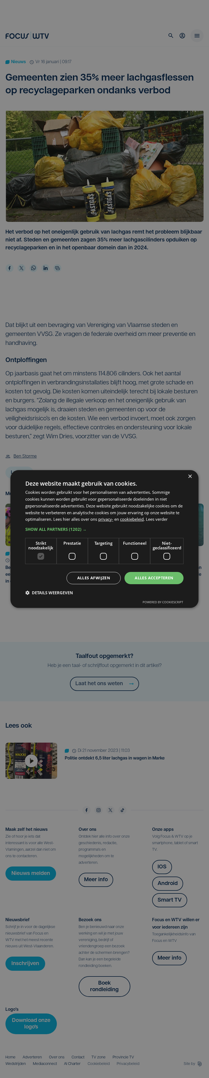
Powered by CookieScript (163, 602)
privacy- (105, 519)
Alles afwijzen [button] (93, 577)
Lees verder (157, 519)
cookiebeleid (132, 519)
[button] (104, 529)
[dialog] (104, 539)
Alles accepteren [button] (154, 577)
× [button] (190, 476)
